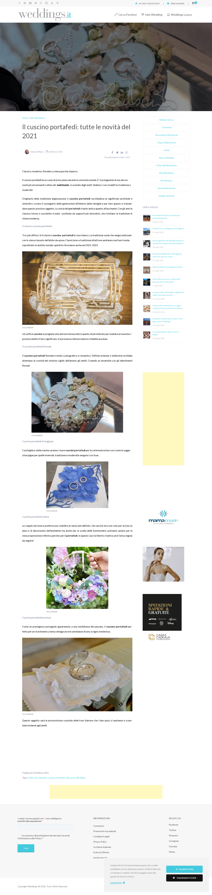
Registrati (154, 3)
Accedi (142, 3)
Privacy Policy (99, 841)
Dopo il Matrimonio (167, 142)
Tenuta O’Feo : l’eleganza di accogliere (168, 228)
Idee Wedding (153, 14)
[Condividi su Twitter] (117, 152)
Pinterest (173, 835)
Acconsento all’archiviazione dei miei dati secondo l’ (44, 837)
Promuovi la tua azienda (104, 831)
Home (25, 118)
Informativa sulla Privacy (30, 838)
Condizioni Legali (101, 836)
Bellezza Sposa (167, 119)
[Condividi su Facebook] (112, 152)
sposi (72, 777)
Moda (166, 150)
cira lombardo (40, 777)
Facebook (173, 824)
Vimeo (172, 851)
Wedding (80, 777)
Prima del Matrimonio (166, 165)
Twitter (172, 830)
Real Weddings (166, 173)
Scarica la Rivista (101, 852)
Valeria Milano (37, 151)
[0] (193, 3)
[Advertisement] (163, 418)
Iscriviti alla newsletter (30, 821)
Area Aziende (177, 3)
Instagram (174, 841)
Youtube (173, 846)
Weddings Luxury (181, 14)
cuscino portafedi (56, 777)
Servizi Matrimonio (166, 188)
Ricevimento (166, 180)
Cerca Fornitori (127, 14)
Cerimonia (166, 127)
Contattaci (98, 826)
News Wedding (166, 157)
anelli (30, 777)
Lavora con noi (100, 857)
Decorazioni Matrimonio (166, 135)
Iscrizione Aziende (102, 847)
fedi (67, 777)
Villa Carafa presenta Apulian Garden (167, 267)
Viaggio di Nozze (166, 195)
